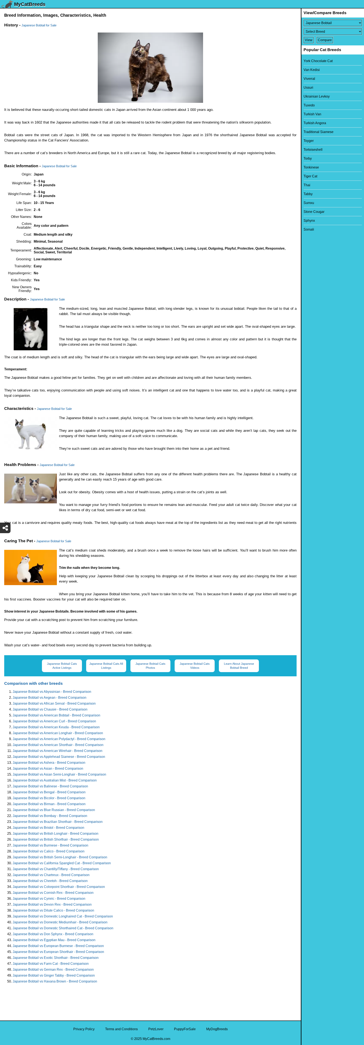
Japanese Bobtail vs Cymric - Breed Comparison (49, 898)
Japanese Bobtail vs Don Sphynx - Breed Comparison (53, 934)
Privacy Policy (84, 1029)
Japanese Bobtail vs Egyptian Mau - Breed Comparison (54, 940)
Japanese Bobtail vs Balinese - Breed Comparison (50, 786)
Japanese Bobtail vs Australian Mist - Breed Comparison (55, 780)
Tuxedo (309, 105)
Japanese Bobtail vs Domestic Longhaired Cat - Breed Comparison (63, 916)
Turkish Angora (315, 123)
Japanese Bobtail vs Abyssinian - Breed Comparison (52, 691)
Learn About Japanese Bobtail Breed (239, 665)
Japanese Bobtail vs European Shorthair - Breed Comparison (58, 952)
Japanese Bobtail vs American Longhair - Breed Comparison (58, 733)
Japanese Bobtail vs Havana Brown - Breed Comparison (55, 981)
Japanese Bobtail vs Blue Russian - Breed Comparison (54, 810)
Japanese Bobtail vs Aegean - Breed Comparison (49, 697)
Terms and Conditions (121, 1029)
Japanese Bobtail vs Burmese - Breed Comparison (50, 845)
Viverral (309, 78)
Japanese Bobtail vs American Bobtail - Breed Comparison (56, 715)
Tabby (308, 194)
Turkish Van (312, 114)
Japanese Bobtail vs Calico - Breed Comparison (48, 851)
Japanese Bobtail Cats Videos (195, 665)
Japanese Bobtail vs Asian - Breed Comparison (48, 768)
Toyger (309, 141)
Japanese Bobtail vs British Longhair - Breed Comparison (55, 833)
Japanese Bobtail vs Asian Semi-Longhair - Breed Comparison (59, 774)
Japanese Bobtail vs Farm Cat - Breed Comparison (51, 963)
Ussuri (308, 87)
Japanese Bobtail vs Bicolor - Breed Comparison (49, 798)
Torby (308, 158)
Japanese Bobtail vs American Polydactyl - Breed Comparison (59, 739)
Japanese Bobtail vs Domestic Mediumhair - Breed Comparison (60, 922)
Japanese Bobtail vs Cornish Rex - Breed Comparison (53, 892)
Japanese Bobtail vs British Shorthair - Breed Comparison (56, 839)
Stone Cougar (314, 211)
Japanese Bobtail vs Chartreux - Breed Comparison (51, 875)
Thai (307, 185)
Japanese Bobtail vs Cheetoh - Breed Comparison (50, 881)
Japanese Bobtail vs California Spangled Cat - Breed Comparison (62, 863)
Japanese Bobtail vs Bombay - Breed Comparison (50, 816)
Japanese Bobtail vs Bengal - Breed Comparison (49, 792)
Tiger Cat (310, 176)
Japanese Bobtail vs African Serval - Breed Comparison (54, 703)
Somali (309, 229)
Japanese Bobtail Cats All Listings (106, 665)
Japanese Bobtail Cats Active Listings (62, 665)
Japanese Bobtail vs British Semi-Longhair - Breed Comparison (60, 857)
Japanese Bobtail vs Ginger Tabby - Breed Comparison (54, 975)
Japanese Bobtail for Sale (38, 25)
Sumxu (309, 203)
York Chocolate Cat (318, 61)
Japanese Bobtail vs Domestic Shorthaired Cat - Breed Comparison (63, 928)
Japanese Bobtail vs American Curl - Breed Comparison (54, 721)
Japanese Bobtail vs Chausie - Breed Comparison (50, 709)
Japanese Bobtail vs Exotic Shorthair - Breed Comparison (56, 957)
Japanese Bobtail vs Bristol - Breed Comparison (48, 827)
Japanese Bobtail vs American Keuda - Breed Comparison (56, 727)
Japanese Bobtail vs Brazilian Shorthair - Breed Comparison (58, 821)
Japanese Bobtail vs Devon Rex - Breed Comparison (52, 904)
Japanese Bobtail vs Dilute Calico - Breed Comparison (53, 910)
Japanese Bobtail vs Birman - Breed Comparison (49, 804)
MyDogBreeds (217, 1029)
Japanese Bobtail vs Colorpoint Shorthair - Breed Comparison (59, 887)
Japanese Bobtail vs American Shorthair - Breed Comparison (58, 745)
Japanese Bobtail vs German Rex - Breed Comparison (53, 969)
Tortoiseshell (313, 149)
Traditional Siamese (318, 132)
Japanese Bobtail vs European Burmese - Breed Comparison (58, 946)
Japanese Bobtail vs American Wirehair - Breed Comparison (57, 751)
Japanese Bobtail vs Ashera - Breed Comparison (49, 762)
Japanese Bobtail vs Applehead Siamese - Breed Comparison (59, 756)
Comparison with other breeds (33, 683)
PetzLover (155, 1029)
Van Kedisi (312, 70)
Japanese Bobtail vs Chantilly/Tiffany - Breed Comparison (56, 869)
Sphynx (309, 220)
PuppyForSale (185, 1029)
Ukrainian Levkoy (317, 96)
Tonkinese (311, 167)
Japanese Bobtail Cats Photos (150, 665)
